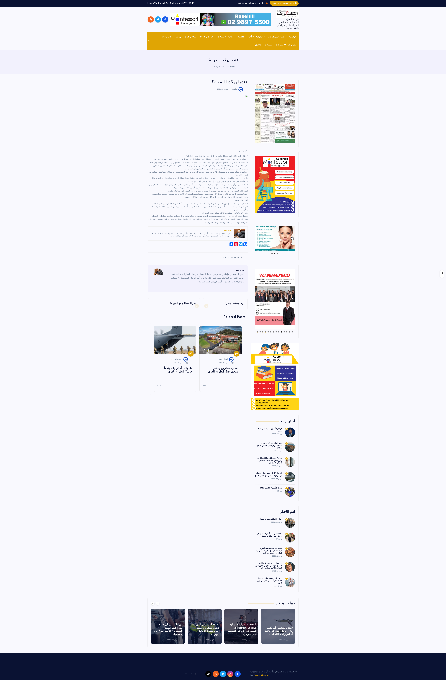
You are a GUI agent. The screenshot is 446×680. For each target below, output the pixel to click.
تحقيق (258, 48)
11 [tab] (265, 335)
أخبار (249, 40)
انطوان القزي (223, 363)
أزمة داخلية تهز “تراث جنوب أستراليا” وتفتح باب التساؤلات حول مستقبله (269, 449)
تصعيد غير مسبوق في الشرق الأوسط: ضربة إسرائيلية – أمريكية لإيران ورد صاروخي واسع (269, 554)
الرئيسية (292, 40)
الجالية (231, 40)
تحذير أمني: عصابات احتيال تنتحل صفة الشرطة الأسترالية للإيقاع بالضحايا (204, 634)
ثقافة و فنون (190, 40)
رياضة (178, 40)
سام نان (234, 93)
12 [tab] (262, 335)
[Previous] (152, 607)
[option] (278, 629)
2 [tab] (274, 257)
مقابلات (268, 48)
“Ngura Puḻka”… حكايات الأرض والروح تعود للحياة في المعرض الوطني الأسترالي (269, 464)
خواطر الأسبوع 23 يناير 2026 (271, 491)
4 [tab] (284, 335)
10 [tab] (268, 335)
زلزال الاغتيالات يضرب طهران (270, 523)
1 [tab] (277, 257)
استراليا (259, 40)
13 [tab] (260, 335)
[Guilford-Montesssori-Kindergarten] (275, 188)
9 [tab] (270, 335)
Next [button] (292, 242)
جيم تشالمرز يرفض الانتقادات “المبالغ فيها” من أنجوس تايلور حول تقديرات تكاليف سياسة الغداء (268, 569)
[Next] (157, 607)
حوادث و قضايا (207, 40)
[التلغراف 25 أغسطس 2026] (275, 117)
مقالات (220, 40)
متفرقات (279, 48)
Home (232, 70)
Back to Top (187, 677)
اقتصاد (241, 40)
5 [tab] (281, 335)
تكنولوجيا (292, 48)
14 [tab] (257, 335)
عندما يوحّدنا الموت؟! (222, 70)
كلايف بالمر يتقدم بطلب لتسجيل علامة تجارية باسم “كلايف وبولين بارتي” (269, 584)
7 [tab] (276, 335)
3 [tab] (272, 257)
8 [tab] (273, 335)
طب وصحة (167, 40)
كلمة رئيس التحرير (275, 40)
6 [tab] (278, 335)
